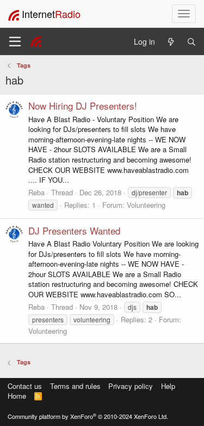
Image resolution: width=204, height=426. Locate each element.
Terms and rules (75, 386)
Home (17, 396)
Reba (36, 192)
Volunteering (146, 205)
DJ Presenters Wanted (74, 230)
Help (168, 386)
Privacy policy (130, 386)
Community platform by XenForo (88, 416)
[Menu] (15, 41)
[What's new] (170, 42)
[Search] (191, 42)
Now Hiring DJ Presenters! (82, 105)
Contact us (25, 386)
